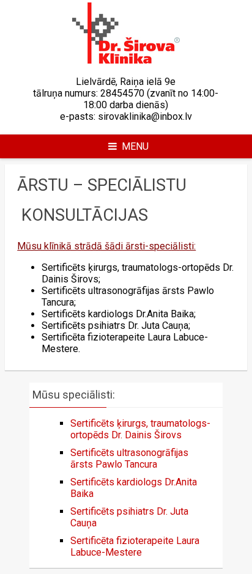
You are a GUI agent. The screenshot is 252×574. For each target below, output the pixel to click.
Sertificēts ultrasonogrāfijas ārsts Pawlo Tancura (129, 458)
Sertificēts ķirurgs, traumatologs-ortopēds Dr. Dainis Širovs (140, 429)
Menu (135, 146)
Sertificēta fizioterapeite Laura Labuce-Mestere (134, 546)
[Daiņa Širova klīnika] (126, 60)
